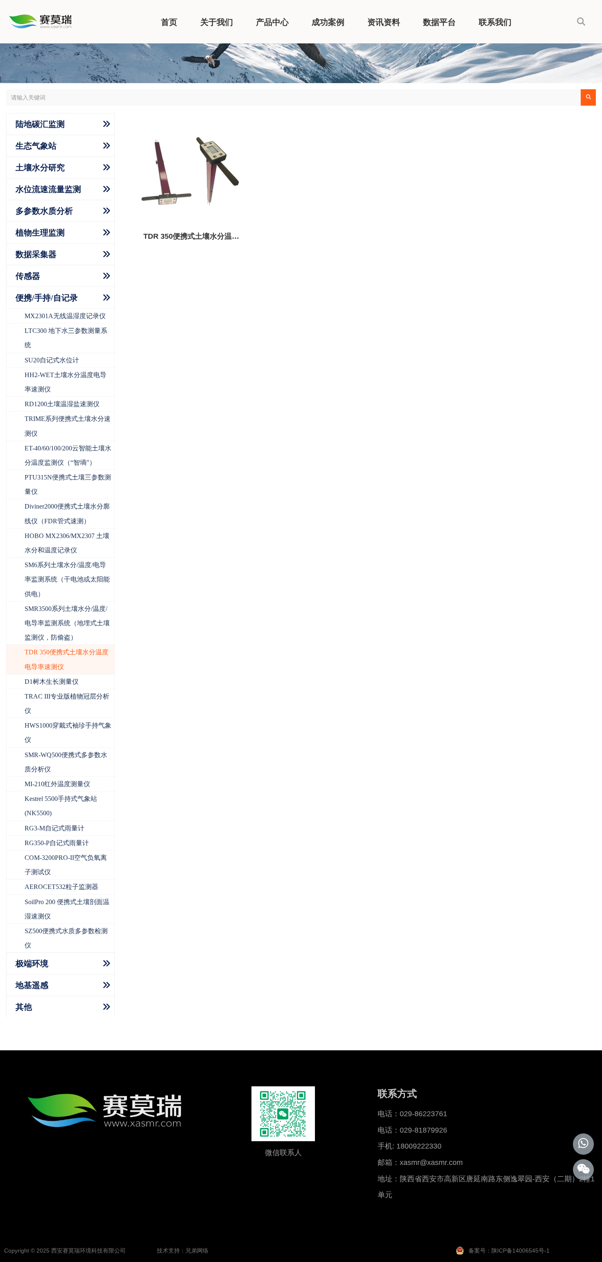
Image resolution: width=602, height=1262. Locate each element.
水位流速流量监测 (48, 189)
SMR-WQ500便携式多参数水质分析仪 (66, 762)
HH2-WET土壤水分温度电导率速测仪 (65, 382)
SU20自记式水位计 (52, 360)
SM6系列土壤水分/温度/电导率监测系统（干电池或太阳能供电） (67, 579)
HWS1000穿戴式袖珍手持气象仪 (68, 732)
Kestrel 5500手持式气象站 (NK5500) (61, 805)
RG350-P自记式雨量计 (57, 842)
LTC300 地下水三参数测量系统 (66, 337)
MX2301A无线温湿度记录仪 (65, 315)
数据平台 (439, 22)
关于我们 (216, 22)
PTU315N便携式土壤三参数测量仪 (68, 484)
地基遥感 (32, 985)
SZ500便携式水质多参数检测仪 (66, 938)
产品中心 (272, 22)
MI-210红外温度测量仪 (57, 783)
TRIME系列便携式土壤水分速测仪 (68, 425)
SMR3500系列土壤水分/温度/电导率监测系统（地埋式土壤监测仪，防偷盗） (67, 623)
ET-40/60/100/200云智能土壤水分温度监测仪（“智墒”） (68, 455)
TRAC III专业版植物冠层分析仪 (67, 703)
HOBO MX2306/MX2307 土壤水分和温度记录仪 (67, 543)
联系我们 (495, 22)
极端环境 (32, 963)
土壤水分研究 (40, 167)
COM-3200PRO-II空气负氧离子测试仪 (66, 864)
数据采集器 (36, 254)
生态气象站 (36, 145)
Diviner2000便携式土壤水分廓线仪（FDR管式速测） (67, 513)
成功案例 (328, 22)
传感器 (28, 275)
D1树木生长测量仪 (52, 681)
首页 (169, 22)
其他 (24, 1006)
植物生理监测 (40, 232)
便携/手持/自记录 (47, 297)
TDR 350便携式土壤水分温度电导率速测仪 (67, 659)
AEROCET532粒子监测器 (61, 886)
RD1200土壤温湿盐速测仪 (62, 403)
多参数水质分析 (44, 210)
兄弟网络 (197, 1250)
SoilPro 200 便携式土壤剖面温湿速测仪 (67, 909)
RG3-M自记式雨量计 (54, 828)
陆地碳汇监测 (40, 124)
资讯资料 (383, 22)
